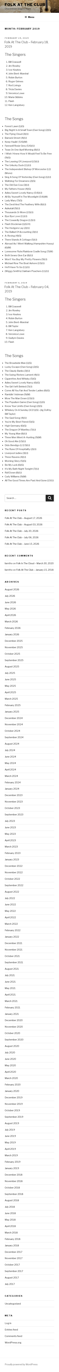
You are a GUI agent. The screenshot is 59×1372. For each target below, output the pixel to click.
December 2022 (13, 866)
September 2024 (14, 737)
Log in (8, 1323)
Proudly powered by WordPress (21, 1364)
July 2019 (10, 1129)
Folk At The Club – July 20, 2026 (21, 531)
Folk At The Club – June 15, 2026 (22, 543)
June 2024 (10, 756)
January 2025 (12, 711)
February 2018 (12, 1239)
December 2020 (14, 1020)
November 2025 (14, 647)
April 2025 (10, 692)
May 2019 (10, 1142)
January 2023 (12, 859)
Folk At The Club (25, 4)
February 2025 (13, 705)
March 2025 (11, 698)
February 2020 (13, 1084)
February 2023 (12, 853)
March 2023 (11, 846)
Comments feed (13, 1336)
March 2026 (11, 621)
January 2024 (12, 788)
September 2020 (14, 1039)
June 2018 (10, 1213)
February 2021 (12, 1007)
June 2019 (10, 1136)
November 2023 (14, 801)
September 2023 (14, 814)
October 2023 (12, 808)
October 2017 (12, 1264)
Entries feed (11, 1329)
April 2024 (10, 769)
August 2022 (12, 891)
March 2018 (11, 1232)
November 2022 (14, 872)
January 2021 (12, 1014)
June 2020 (10, 1059)
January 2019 (12, 1168)
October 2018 (12, 1187)
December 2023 (13, 795)
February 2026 (13, 628)
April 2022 (10, 917)
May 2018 (10, 1219)
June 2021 (10, 981)
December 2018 (13, 1174)
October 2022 (12, 878)
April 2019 (10, 1149)
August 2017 (12, 1277)
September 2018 (14, 1194)
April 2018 (10, 1226)
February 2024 (13, 782)
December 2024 (14, 718)
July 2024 (10, 750)
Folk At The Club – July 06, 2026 (22, 537)
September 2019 (14, 1116)
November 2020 (14, 1026)
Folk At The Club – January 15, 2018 (35, 569)
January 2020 (12, 1091)
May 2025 (10, 686)
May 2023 (10, 834)
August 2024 (12, 743)
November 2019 (14, 1104)
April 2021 (10, 994)
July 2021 (10, 975)
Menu (31, 17)
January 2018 (12, 1245)
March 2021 (11, 1001)
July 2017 (10, 1284)
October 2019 (12, 1110)
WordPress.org (13, 1342)
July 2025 (10, 673)
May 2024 (10, 763)
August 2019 (12, 1123)
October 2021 (12, 956)
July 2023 (10, 821)
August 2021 (12, 968)
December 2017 (13, 1252)
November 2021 (13, 949)
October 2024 (12, 730)
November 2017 (13, 1258)
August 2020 (12, 1046)
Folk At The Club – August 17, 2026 (23, 518)
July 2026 (10, 596)
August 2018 (12, 1200)
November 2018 (14, 1181)
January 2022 (12, 936)
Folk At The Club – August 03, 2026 (23, 524)
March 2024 (11, 776)
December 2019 (13, 1097)
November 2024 (14, 724)
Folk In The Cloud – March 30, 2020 (35, 563)
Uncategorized (13, 1303)
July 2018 (10, 1206)
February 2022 (12, 930)
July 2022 (10, 898)
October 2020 (12, 1033)
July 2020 (10, 1052)
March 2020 (11, 1078)
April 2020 (10, 1071)
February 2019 (12, 1161)
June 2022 (10, 904)
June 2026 (10, 602)
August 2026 (12, 589)
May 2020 (10, 1065)
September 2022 (14, 885)
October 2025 (12, 653)
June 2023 (10, 827)
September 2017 (14, 1271)
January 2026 (12, 634)
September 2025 (14, 660)
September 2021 (14, 962)
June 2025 (10, 679)
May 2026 (10, 608)
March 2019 (11, 1155)
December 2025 (14, 641)
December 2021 (13, 943)
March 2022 (11, 923)
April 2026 (10, 615)
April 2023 (10, 840)
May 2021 (10, 988)
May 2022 (10, 911)
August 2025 (12, 666)
